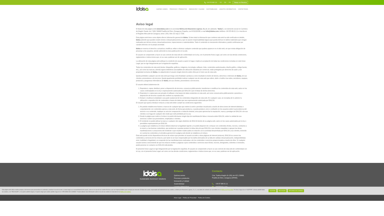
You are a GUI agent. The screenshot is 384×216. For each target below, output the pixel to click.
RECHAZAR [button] (282, 190)
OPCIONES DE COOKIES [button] (296, 190)
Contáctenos (243, 9)
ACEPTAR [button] (272, 190)
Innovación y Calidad (196, 9)
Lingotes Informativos (227, 9)
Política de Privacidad (227, 189)
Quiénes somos (162, 9)
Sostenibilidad (211, 9)
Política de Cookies (125, 191)
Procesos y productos (178, 9)
